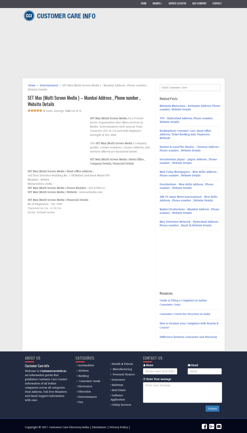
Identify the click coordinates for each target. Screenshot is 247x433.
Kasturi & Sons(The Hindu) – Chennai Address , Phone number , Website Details (190, 148)
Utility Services (121, 404)
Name (149, 365)
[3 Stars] (34, 110)
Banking (83, 375)
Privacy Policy (119, 427)
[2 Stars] (32, 110)
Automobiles (86, 365)
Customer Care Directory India (69, 427)
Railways (117, 384)
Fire (80, 402)
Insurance (118, 379)
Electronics (85, 386)
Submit (212, 408)
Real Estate (119, 390)
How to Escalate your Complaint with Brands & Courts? (189, 325)
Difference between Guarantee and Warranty (188, 337)
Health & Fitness (122, 363)
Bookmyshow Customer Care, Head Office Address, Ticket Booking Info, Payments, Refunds (185, 134)
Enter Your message (158, 379)
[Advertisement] (122, 50)
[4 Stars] (37, 110)
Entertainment (49, 85)
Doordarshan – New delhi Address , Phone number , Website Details (186, 186)
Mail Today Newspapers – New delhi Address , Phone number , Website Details (189, 173)
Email (194, 365)
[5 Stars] (40, 110)
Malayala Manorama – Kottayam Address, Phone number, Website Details (190, 107)
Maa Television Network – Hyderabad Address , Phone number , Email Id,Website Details (189, 223)
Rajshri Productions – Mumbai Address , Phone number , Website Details (189, 211)
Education (84, 391)
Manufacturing (122, 369)
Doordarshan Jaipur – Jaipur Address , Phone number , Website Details (188, 161)
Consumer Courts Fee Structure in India (185, 314)
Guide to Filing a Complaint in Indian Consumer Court (183, 302)
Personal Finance (124, 374)
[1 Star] (29, 110)
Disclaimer (99, 427)
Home (32, 85)
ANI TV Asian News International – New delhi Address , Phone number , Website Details (188, 198)
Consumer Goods (89, 381)
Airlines (83, 370)
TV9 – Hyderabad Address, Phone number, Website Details (186, 120)
